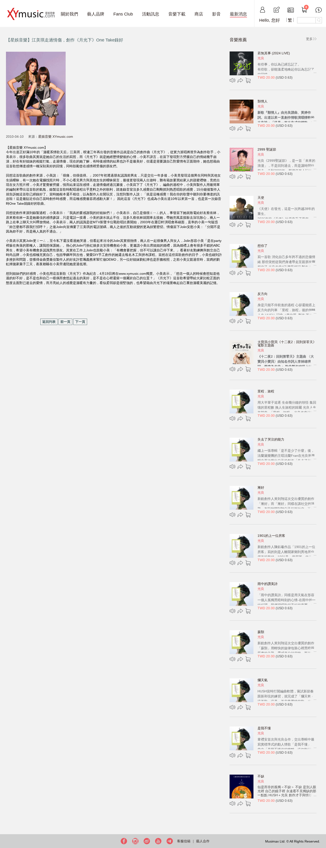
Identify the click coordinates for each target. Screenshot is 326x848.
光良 (261, 58)
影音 (216, 14)
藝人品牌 (95, 14)
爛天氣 (263, 680)
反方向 (263, 294)
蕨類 (261, 632)
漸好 (261, 487)
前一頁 (65, 322)
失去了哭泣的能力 (271, 439)
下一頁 (80, 322)
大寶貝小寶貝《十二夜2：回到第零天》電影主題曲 (287, 343)
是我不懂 (264, 728)
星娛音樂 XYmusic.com (55, 136)
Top (321, 829)
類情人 (263, 101)
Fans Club (123, 14)
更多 (309, 39)
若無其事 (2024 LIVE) (274, 53)
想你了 (263, 246)
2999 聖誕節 (267, 149)
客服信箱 (183, 841)
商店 (199, 14)
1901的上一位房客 (271, 536)
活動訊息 (150, 14)
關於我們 (69, 14)
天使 (261, 197)
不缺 (261, 776)
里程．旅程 (266, 391)
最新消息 (238, 14)
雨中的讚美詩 (268, 584)
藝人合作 (203, 841)
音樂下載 (176, 14)
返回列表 (49, 322)
